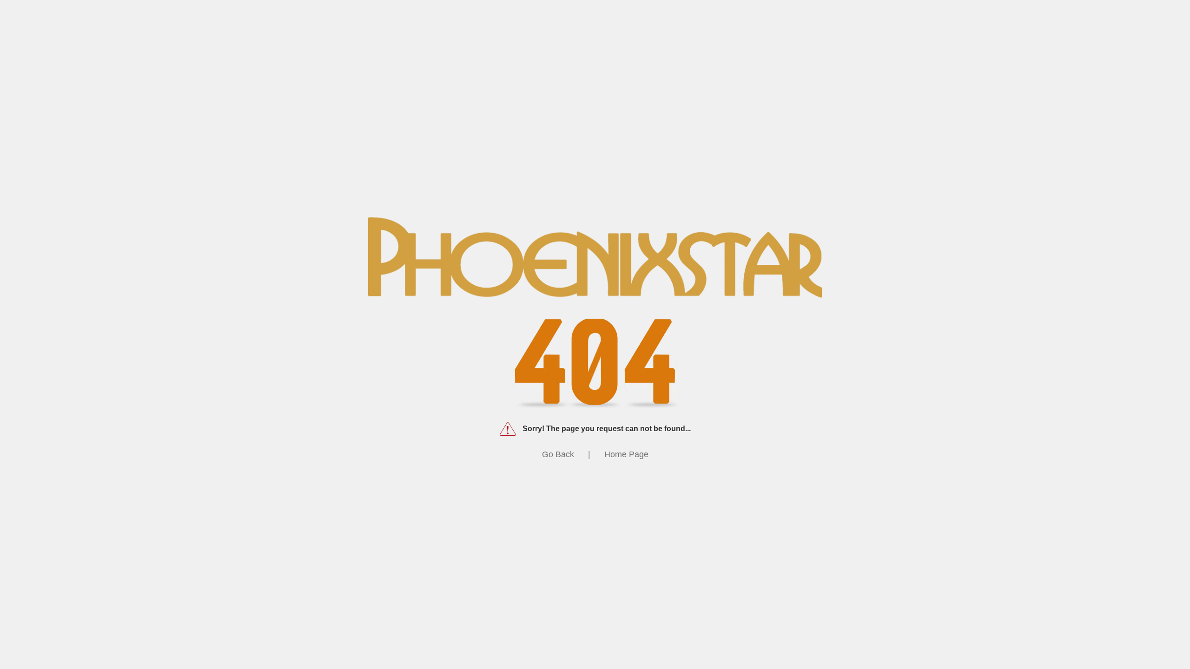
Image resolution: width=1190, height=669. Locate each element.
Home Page (626, 454)
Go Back (558, 454)
